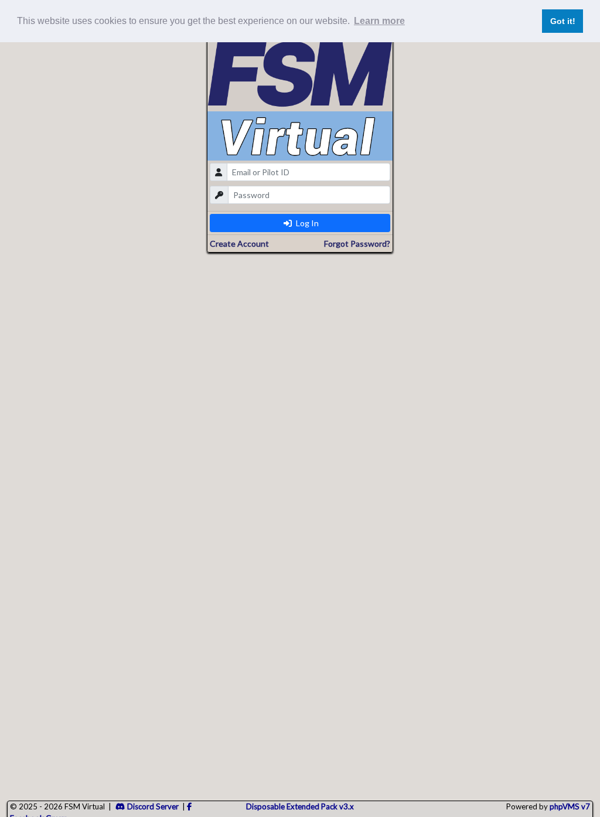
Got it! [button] (562, 21)
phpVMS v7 (570, 806)
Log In (306, 223)
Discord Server (153, 806)
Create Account (239, 243)
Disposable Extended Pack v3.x (300, 806)
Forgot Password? (357, 243)
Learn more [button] (379, 21)
